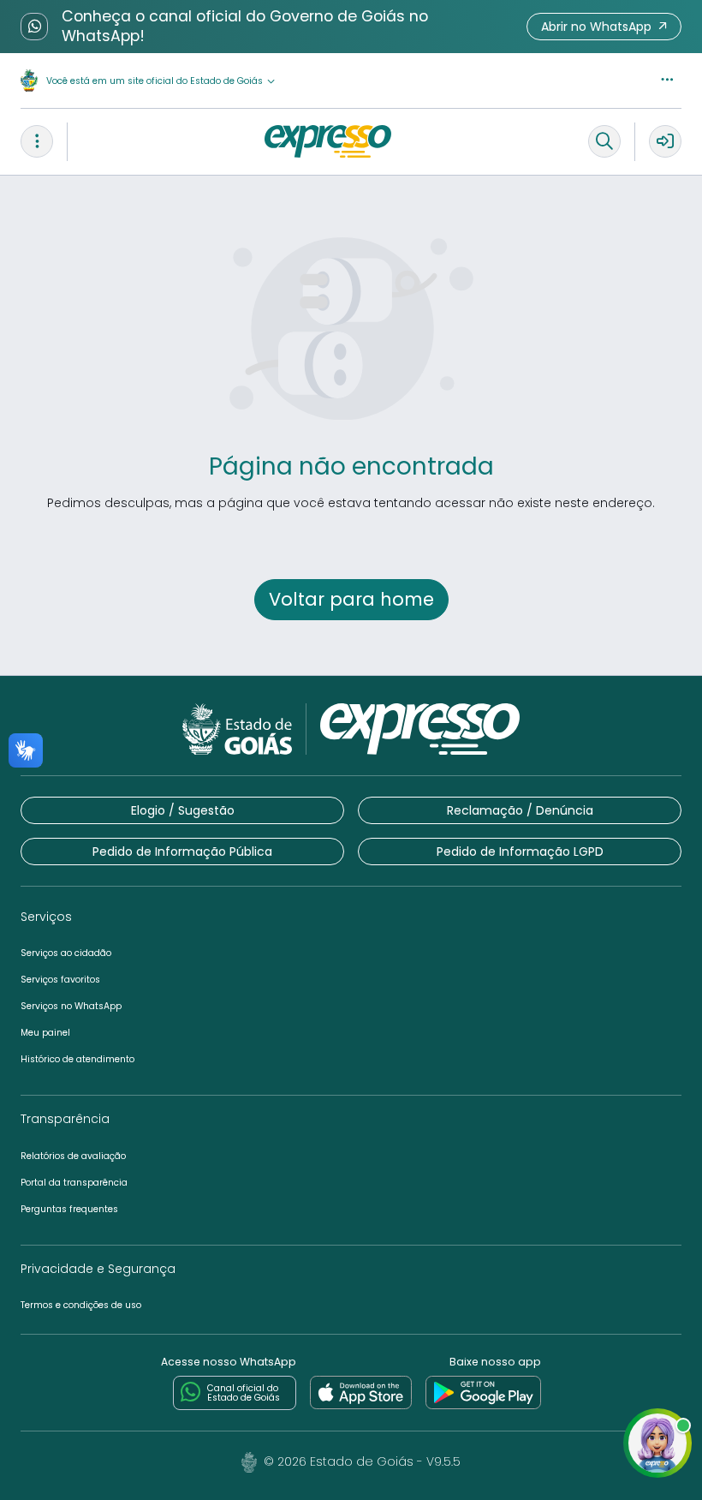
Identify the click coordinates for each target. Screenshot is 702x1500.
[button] (603, 26)
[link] (361, 1393)
